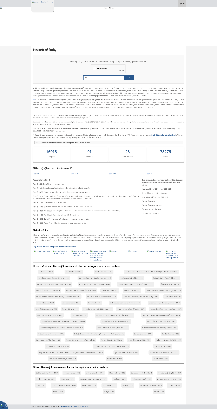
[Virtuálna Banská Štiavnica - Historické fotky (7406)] (36, 174)
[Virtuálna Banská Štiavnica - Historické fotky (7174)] (149, 174)
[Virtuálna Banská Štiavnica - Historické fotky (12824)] (75, 174)
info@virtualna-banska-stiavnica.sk (75, 407)
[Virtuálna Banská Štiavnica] (42, 6)
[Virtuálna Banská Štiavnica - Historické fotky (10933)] (112, 174)
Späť (181, 3)
